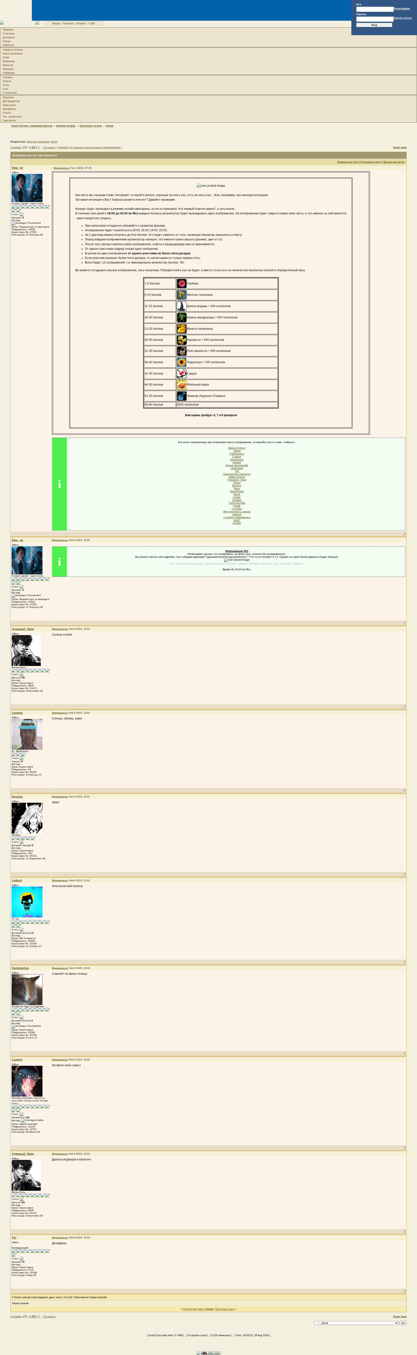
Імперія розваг (66, 125)
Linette (237, 497)
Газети (7, 112)
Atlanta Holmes (237, 448)
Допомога (8, 37)
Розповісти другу (371, 162)
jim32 (237, 520)
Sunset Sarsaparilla (236, 465)
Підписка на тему (347, 162)
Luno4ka (237, 508)
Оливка (236, 500)
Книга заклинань (13, 53)
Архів (109, 125)
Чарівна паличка (13, 49)
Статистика (10, 92)
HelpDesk (8, 45)
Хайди (237, 450)
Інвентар (8, 65)
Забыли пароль (402, 17)
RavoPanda (237, 491)
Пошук (7, 41)
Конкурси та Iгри (91, 125)
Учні (5, 88)
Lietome (236, 514)
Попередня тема (193, 1309)
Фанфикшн (9, 108)
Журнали (8, 97)
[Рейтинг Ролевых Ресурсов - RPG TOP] (211, 1352)
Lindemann (236, 468)
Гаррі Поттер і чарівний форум (31, 125)
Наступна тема (224, 1309)
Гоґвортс (81, 23)
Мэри (54, 141)
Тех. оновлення (12, 116)
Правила (8, 29)
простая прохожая (38, 141)
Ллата (236, 482)
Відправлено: (62, 168)
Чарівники (9, 72)
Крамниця (9, 61)
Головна (8, 77)
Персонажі (9, 105)
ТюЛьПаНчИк (237, 502)
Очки (6, 85)
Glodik (237, 505)
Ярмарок (8, 68)
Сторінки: (16, 147)
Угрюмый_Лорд (236, 479)
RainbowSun (236, 453)
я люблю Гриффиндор (236, 517)
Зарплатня (9, 120)
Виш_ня (17, 168)
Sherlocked (236, 459)
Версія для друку (394, 162)
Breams (236, 485)
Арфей (237, 462)
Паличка (68, 23)
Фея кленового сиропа (236, 511)
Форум (56, 23)
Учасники (8, 33)
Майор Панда (237, 476)
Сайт (92, 23)
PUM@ (237, 523)
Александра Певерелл (236, 474)
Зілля (6, 57)
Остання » (49, 147)
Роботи (7, 81)
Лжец (237, 488)
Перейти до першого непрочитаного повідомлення (89, 147)
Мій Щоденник (11, 101)
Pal (237, 471)
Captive (236, 456)
